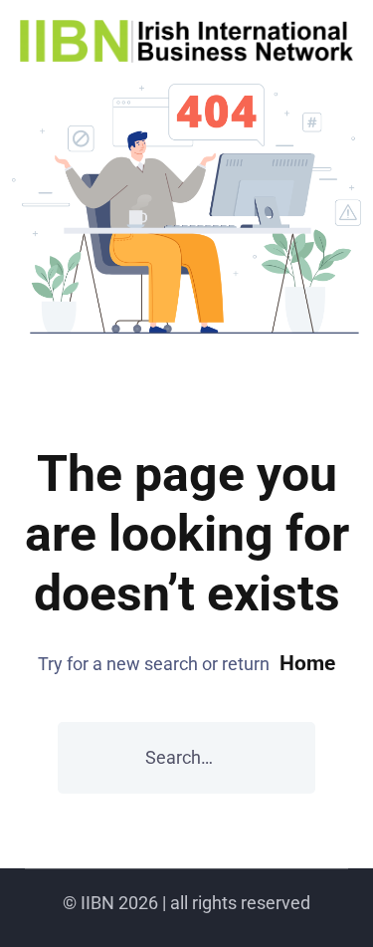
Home (307, 663)
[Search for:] (186, 758)
